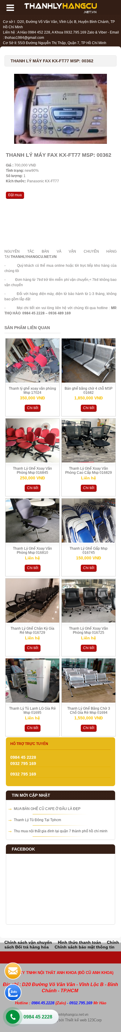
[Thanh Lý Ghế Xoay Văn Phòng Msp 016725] (88, 621)
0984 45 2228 (37, 1016)
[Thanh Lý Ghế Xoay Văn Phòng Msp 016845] (32, 461)
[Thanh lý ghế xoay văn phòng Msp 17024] (32, 381)
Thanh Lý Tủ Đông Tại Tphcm (37, 820)
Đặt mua (15, 195)
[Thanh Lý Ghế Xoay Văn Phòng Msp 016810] (32, 541)
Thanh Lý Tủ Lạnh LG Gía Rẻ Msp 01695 (32, 710)
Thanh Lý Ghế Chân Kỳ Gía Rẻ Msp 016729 (32, 630)
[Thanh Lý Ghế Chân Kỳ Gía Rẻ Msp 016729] (32, 621)
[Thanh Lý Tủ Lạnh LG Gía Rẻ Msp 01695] (32, 701)
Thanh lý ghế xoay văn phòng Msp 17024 (32, 390)
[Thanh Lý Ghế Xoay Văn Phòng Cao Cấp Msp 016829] (88, 461)
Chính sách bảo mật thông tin (85, 947)
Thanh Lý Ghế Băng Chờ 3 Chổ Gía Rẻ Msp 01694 (88, 710)
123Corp (95, 1020)
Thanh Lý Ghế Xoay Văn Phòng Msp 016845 (32, 470)
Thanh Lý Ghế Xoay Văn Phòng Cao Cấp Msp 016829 (88, 470)
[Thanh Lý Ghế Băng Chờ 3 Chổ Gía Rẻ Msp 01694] (88, 701)
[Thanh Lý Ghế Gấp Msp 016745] (88, 541)
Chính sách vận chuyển (28, 942)
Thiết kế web (76, 1020)
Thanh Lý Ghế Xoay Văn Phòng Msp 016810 (32, 550)
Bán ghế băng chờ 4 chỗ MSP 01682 (88, 390)
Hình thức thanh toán (79, 942)
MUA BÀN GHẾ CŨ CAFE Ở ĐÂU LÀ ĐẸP (47, 809)
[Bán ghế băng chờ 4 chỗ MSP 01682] (88, 381)
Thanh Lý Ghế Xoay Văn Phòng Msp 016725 (88, 630)
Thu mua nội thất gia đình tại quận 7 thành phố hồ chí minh (60, 831)
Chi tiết (32, 408)
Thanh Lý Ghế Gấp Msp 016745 (88, 550)
